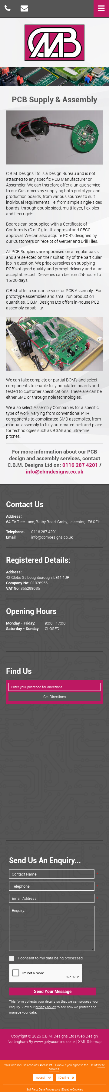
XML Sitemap (89, 1041)
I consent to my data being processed (50, 958)
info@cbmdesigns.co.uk (54, 472)
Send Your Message (52, 991)
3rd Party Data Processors (43, 1089)
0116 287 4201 (80, 465)
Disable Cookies (72, 1089)
